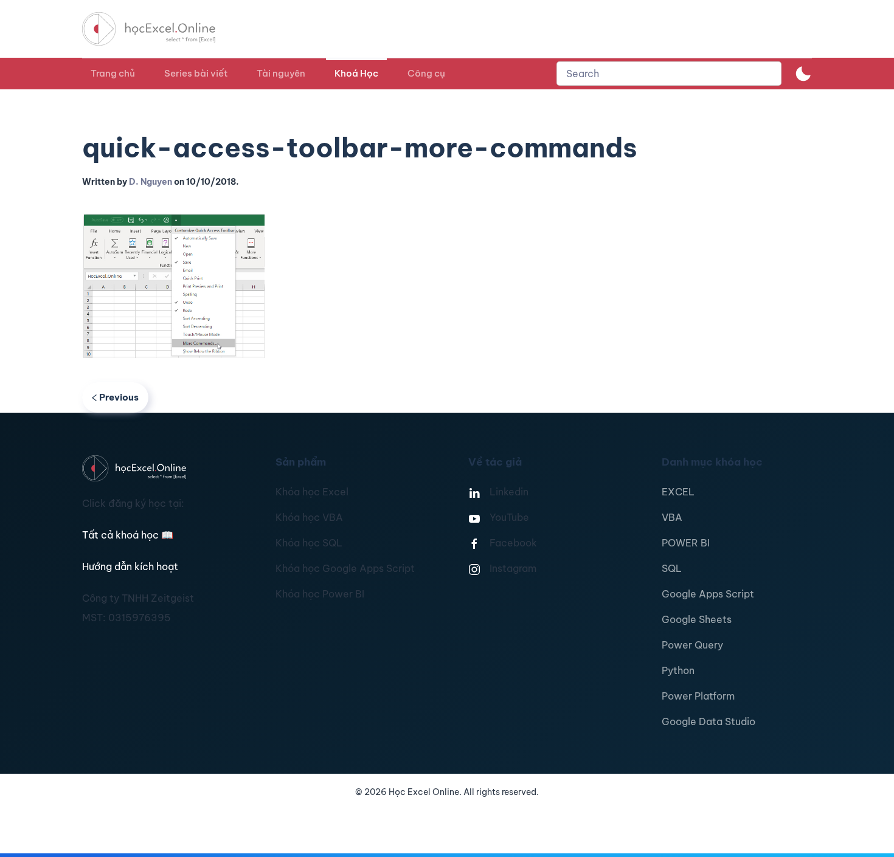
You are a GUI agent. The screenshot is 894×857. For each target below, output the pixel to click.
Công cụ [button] (426, 73)
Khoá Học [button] (356, 73)
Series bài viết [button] (195, 73)
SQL (672, 568)
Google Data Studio (708, 721)
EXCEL (678, 492)
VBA (672, 517)
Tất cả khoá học (127, 535)
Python (678, 670)
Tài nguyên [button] (281, 73)
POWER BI (686, 543)
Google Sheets (697, 619)
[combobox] (668, 73)
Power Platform (698, 696)
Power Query (692, 645)
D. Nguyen (150, 181)
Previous (119, 397)
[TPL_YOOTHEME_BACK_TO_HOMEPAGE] (160, 29)
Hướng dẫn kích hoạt (130, 566)
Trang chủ (113, 73)
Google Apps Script (708, 594)
